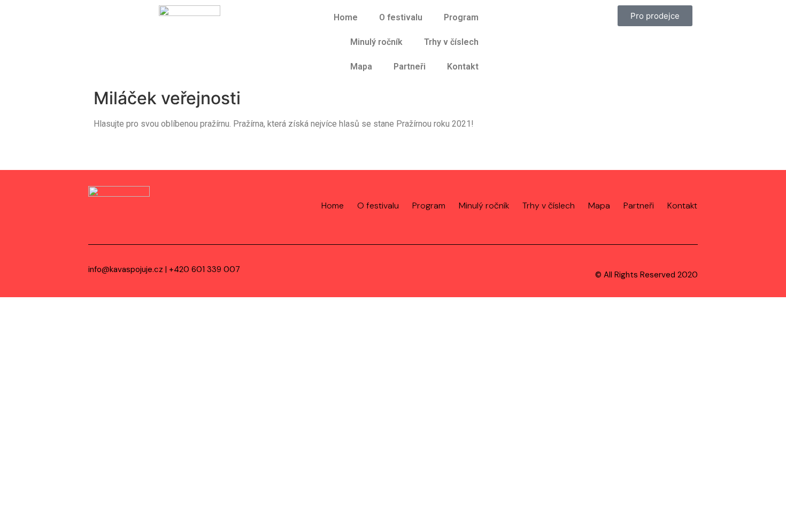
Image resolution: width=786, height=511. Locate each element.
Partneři (410, 66)
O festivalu (400, 17)
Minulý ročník (376, 42)
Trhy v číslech (451, 42)
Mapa (361, 66)
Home (346, 17)
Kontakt (463, 66)
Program (461, 17)
